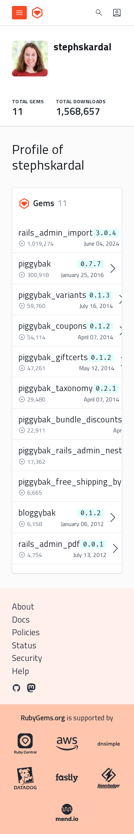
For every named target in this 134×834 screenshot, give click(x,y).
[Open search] (99, 12)
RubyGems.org (43, 717)
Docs (21, 619)
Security (27, 657)
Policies (26, 632)
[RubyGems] (37, 13)
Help (20, 670)
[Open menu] (19, 12)
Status (24, 645)
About (23, 606)
